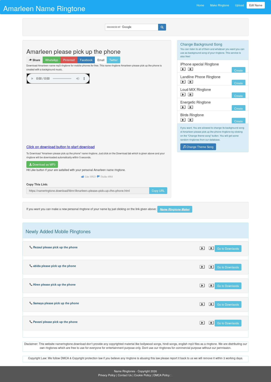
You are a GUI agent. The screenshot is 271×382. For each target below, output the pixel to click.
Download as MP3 (43, 164)
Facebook (86, 60)
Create (238, 70)
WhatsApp (51, 60)
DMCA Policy (161, 375)
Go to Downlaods (228, 249)
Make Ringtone (219, 5)
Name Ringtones (124, 371)
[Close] (182, 69)
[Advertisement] (96, 112)
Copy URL (158, 191)
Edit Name (255, 5)
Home (200, 5)
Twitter (113, 60)
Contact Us (125, 375)
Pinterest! (69, 60)
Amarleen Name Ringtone (44, 8)
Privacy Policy (106, 375)
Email (100, 60)
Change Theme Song (199, 147)
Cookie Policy (142, 375)
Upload (239, 5)
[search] (162, 27)
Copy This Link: (37, 184)
